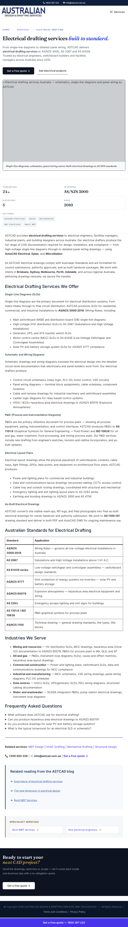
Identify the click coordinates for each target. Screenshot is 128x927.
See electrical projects (52, 70)
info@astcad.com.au (75, 3)
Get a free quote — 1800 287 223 (64, 922)
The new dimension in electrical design (37, 790)
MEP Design (36, 746)
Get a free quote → (18, 70)
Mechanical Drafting (79, 746)
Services (23, 30)
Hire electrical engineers (82, 829)
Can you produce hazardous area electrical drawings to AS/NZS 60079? (53, 719)
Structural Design (106, 746)
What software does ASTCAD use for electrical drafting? (43, 714)
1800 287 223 (52, 3)
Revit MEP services (23, 829)
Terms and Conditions (55, 911)
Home (6, 30)
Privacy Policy (77, 911)
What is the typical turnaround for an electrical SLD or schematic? (49, 728)
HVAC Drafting (55, 746)
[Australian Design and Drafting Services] (23, 12)
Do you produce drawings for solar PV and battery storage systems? (51, 724)
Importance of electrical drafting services (38, 781)
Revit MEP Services (25, 800)
